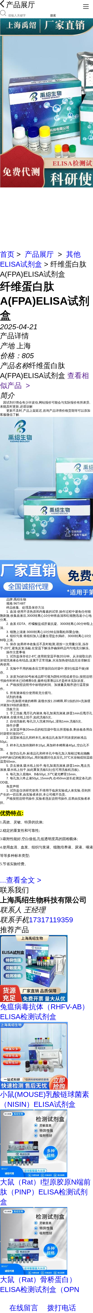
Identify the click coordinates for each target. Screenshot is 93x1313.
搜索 (53, 15)
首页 (7, 254)
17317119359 (51, 920)
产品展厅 (39, 254)
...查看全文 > (20, 880)
